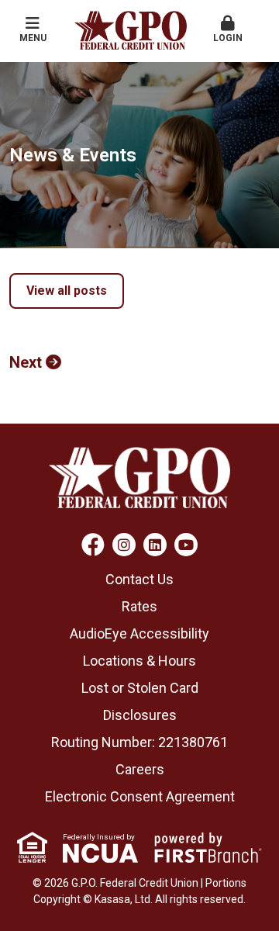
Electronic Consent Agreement (140, 796)
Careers (139, 769)
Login (228, 38)
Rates (139, 606)
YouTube (186, 544)
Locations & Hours (139, 660)
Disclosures (140, 715)
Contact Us (139, 579)
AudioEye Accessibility (139, 633)
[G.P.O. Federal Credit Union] (130, 29)
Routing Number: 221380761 (139, 742)
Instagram (124, 544)
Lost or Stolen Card (139, 688)
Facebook (93, 544)
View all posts (66, 290)
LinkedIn (155, 544)
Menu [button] (32, 38)
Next (25, 362)
